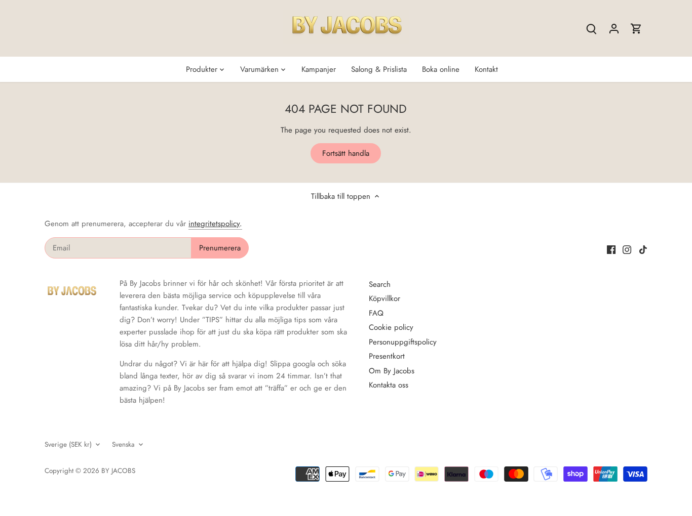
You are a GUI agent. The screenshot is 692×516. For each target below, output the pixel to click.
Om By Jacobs (391, 370)
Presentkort (387, 356)
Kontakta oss (388, 385)
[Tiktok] (643, 249)
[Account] (614, 28)
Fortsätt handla (345, 153)
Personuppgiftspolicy (403, 342)
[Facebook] (611, 249)
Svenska (123, 445)
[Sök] (592, 28)
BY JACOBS (118, 471)
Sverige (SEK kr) (68, 445)
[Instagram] (627, 249)
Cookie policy (391, 327)
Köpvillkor (384, 298)
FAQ (376, 313)
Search (380, 284)
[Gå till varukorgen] (636, 28)
